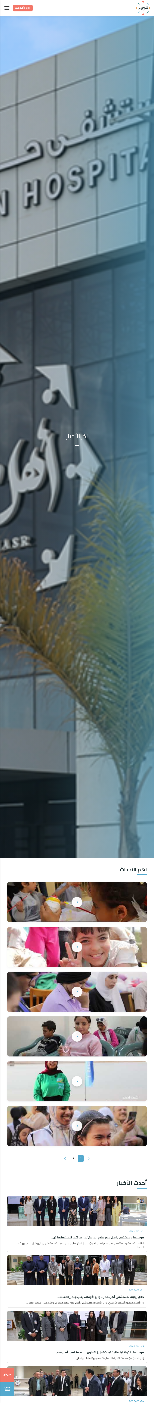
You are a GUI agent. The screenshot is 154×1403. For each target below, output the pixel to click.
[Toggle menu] (7, 8)
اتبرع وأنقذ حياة (22, 8)
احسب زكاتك (7, 1389)
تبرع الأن (7, 1375)
